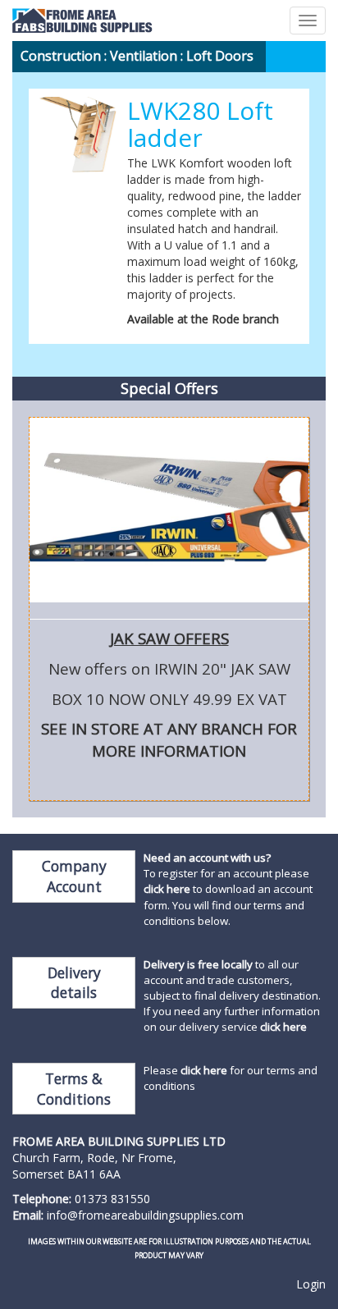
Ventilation (143, 56)
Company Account (74, 876)
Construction (61, 56)
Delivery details (74, 983)
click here (167, 888)
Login (311, 1284)
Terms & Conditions (74, 1089)
